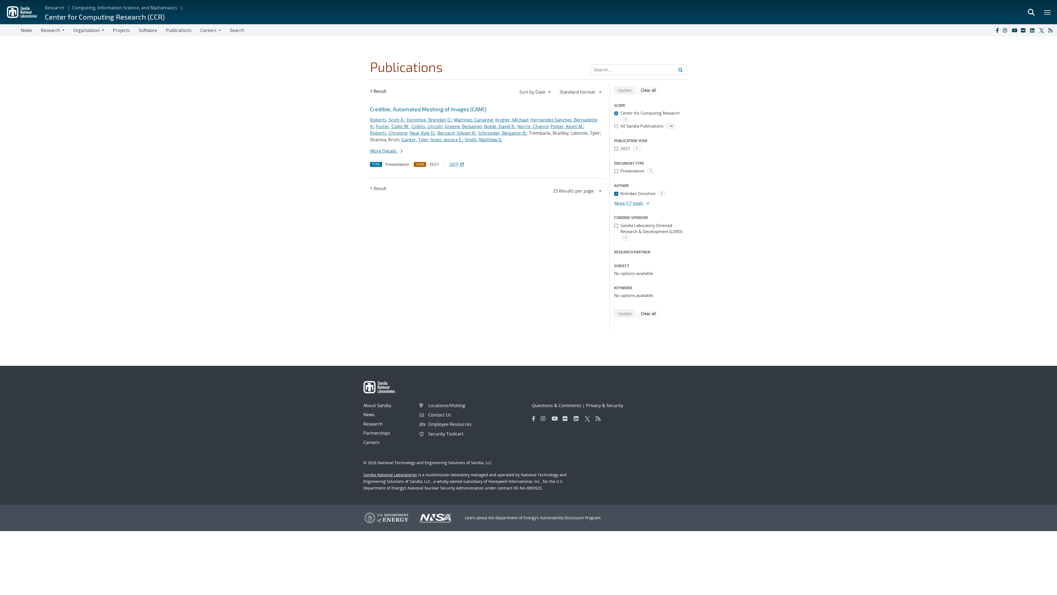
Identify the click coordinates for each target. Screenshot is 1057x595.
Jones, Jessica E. (446, 140)
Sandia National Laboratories (390, 474)
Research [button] (50, 30)
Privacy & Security (604, 405)
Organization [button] (86, 30)
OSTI (454, 164)
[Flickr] (1024, 30)
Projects (121, 30)
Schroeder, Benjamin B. (502, 133)
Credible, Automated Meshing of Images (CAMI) (428, 109)
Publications (179, 30)
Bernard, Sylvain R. (456, 133)
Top (1041, 589)
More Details (384, 151)
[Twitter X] (1042, 30)
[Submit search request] (680, 69)
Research (54, 8)
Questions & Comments (556, 405)
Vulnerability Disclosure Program (570, 517)
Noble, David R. (499, 126)
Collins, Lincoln (427, 126)
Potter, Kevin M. (567, 126)
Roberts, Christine (388, 133)
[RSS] (1051, 30)
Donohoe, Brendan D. (429, 120)
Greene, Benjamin (463, 126)
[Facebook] (997, 30)
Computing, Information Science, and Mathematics (124, 8)
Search (237, 30)
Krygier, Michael (511, 120)
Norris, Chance (532, 126)
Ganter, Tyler (414, 140)
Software (148, 30)
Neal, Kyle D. (422, 133)
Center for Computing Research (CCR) (105, 16)
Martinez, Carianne (473, 120)
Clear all (650, 90)
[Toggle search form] (1031, 12)
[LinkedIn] (1033, 30)
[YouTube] (1015, 30)
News (26, 30)
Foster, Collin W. (392, 126)
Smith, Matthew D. (484, 140)
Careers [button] (208, 30)
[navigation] (535, 92)
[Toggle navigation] (10, 30)
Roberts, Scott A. (387, 120)
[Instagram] (1006, 30)
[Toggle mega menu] (1048, 12)
